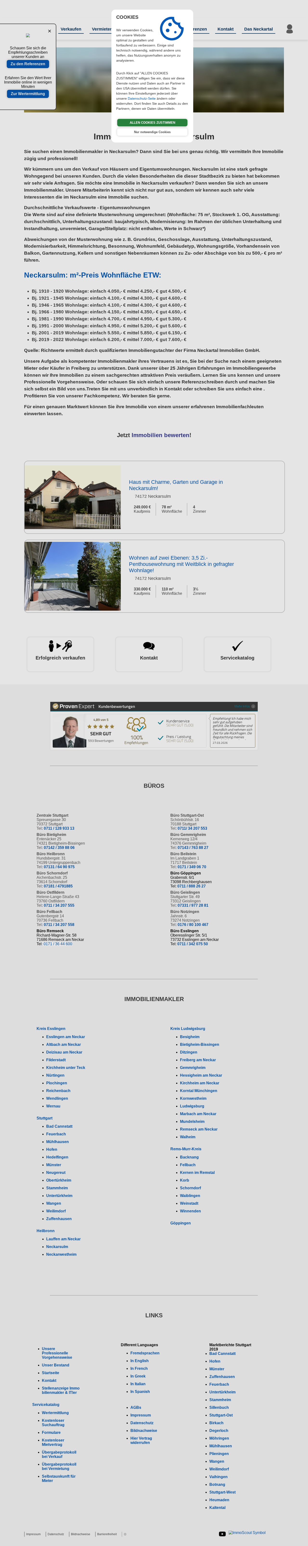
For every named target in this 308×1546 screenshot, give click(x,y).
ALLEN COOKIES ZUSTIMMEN (152, 122)
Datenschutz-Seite (142, 98)
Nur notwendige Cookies (152, 132)
